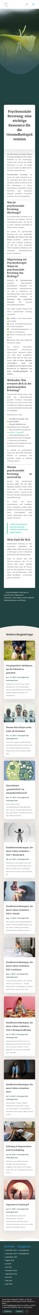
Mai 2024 (8, 1280)
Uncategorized (23, 677)
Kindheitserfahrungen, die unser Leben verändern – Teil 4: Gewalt (19, 910)
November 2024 (11, 1270)
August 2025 (9, 1260)
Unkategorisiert (12, 680)
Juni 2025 (8, 1267)
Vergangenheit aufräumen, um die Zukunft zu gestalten (19, 669)
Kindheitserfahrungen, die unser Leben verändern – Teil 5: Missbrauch (19, 851)
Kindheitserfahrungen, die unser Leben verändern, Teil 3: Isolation (19, 966)
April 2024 (8, 1284)
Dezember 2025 (11, 1250)
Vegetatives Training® (17, 1204)
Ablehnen (19, 1311)
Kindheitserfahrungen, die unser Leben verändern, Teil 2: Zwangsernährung (19, 1026)
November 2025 (11, 1254)
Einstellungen (11, 1305)
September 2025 (11, 1257)
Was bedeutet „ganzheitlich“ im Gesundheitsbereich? (16, 789)
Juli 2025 (8, 1264)
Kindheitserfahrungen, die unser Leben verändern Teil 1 (19, 1088)
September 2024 (11, 1274)
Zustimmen (7, 1311)
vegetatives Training (14, 432)
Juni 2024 (8, 1277)
